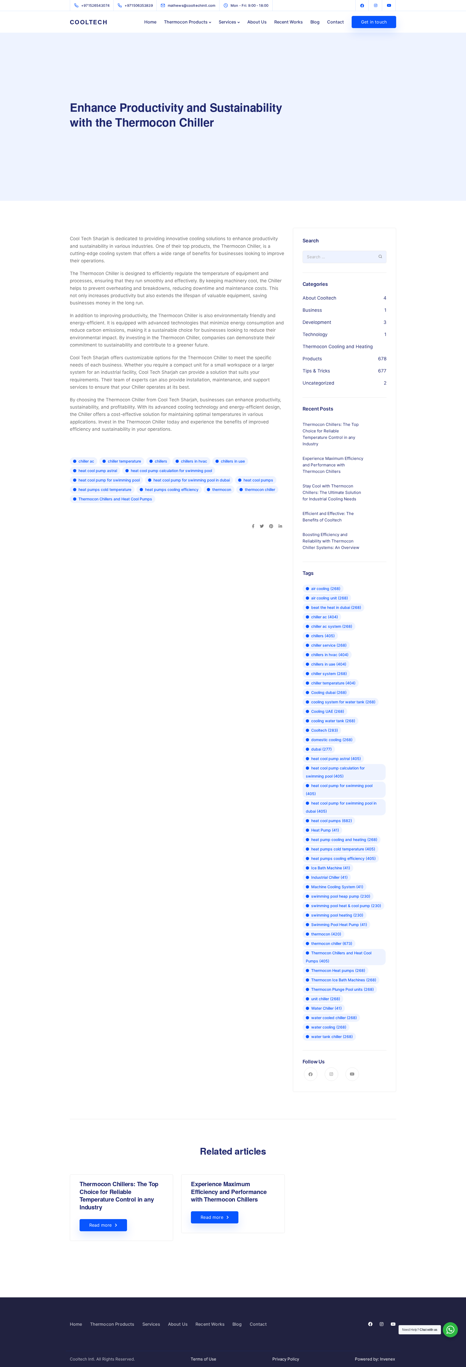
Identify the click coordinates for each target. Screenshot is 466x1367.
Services (227, 22)
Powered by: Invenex (375, 1359)
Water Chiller (326, 1008)
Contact (335, 22)
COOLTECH (89, 22)
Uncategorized (318, 383)
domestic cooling (331, 739)
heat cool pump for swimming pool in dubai (191, 480)
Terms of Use (203, 1359)
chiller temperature (124, 461)
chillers (161, 461)
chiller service (329, 645)
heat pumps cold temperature (104, 489)
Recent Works (288, 22)
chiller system (329, 673)
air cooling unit (329, 598)
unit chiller (325, 998)
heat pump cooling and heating (344, 839)
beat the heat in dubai (336, 607)
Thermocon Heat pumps (338, 970)
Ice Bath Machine (330, 868)
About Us (257, 22)
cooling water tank (333, 720)
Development (317, 322)
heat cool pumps (258, 480)
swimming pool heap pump (340, 896)
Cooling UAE (327, 711)
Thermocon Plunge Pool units (342, 989)
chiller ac (86, 461)
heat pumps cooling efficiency (171, 489)
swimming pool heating (337, 915)
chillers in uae (233, 461)
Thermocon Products (186, 22)
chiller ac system (331, 626)
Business (312, 310)
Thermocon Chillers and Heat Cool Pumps (115, 499)
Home (150, 22)
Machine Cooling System (337, 886)
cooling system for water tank (343, 702)
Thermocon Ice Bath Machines (343, 980)
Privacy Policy (285, 1359)
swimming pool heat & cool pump (346, 905)
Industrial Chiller (329, 877)
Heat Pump (325, 830)
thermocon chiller (260, 489)
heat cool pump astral (97, 470)
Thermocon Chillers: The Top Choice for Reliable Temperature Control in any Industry (119, 1195)
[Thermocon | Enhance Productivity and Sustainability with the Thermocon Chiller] (362, 5)
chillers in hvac (194, 461)
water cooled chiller (334, 1017)
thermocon (221, 489)
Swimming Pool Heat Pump (339, 924)
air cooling (325, 588)
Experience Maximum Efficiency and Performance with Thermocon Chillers (228, 1191)
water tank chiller (332, 1036)
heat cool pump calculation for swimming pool (171, 470)
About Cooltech (319, 298)
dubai (321, 749)
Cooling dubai (329, 692)
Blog (315, 22)
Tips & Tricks (316, 371)
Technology (315, 334)
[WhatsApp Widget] (450, 1329)
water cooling (328, 1027)
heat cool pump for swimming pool (109, 480)
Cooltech (324, 730)
